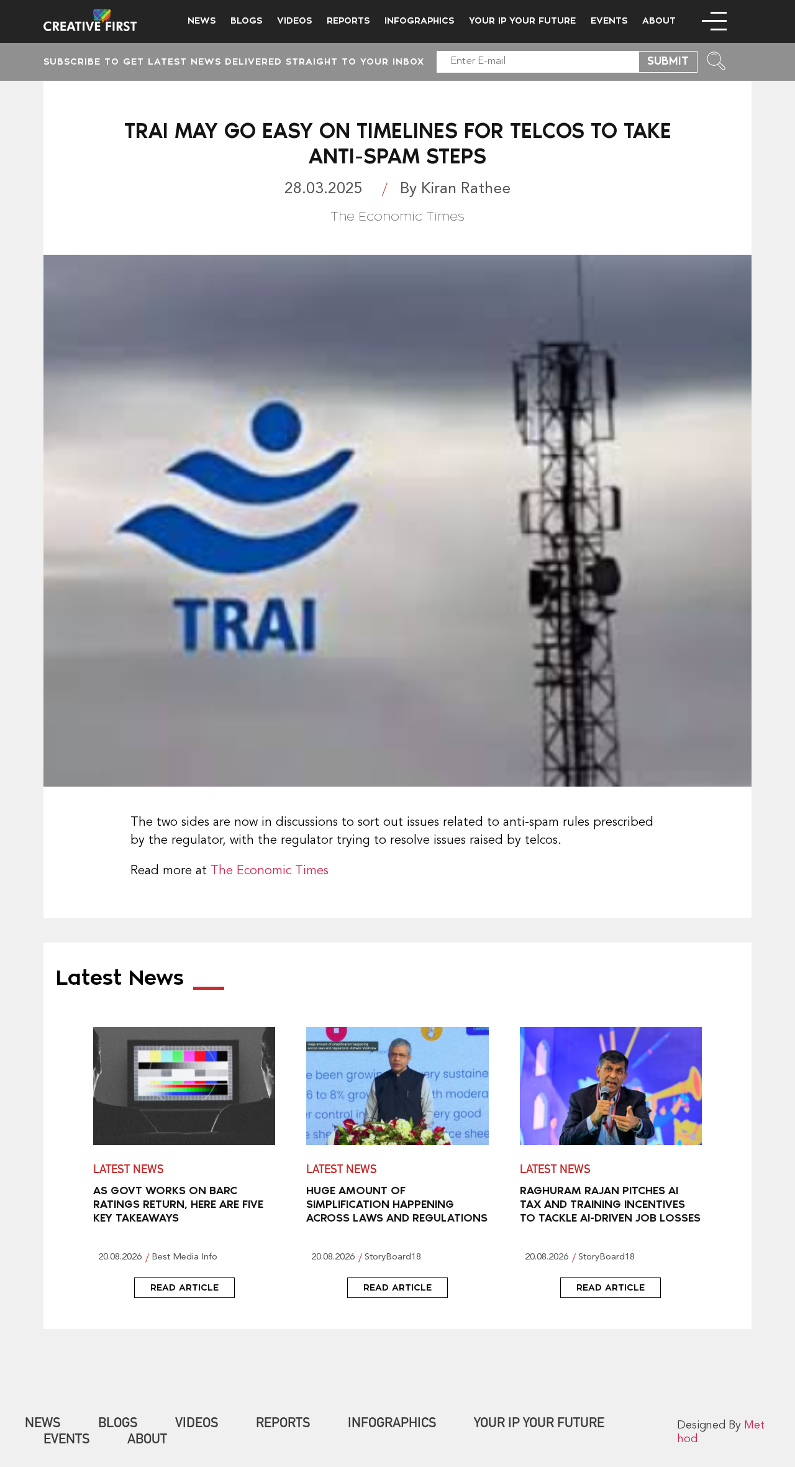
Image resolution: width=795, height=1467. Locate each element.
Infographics (419, 20)
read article (184, 1287)
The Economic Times (270, 871)
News (202, 20)
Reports (348, 20)
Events (609, 20)
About (659, 20)
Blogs (246, 20)
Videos (294, 20)
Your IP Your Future (522, 20)
